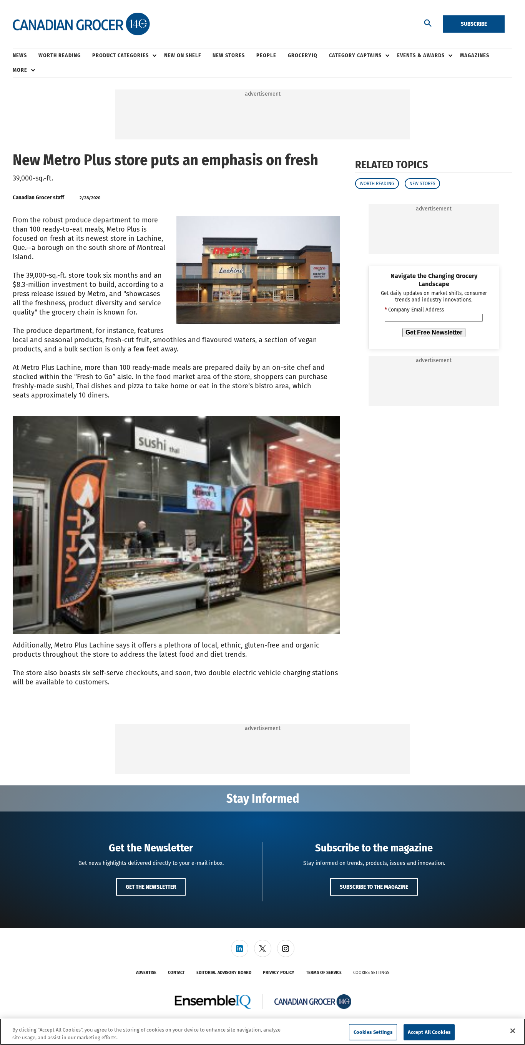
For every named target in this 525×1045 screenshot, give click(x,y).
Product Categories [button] (120, 55)
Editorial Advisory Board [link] (223, 972)
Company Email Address (414, 310)
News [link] (20, 55)
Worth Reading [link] (59, 55)
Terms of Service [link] (324, 972)
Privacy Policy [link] (278, 972)
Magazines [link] (474, 55)
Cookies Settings (371, 972)
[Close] (512, 1030)
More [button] (20, 70)
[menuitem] (25, 55)
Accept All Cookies (429, 1032)
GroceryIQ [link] (302, 55)
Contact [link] (176, 972)
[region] (262, 1032)
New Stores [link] (229, 55)
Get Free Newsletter (433, 332)
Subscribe (474, 23)
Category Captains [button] (355, 55)
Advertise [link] (146, 972)
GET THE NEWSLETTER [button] (151, 886)
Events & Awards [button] (421, 55)
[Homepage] (81, 24)
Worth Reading (377, 183)
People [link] (266, 55)
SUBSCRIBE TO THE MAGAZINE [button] (374, 886)
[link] (239, 948)
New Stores (422, 183)
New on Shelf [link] (182, 55)
